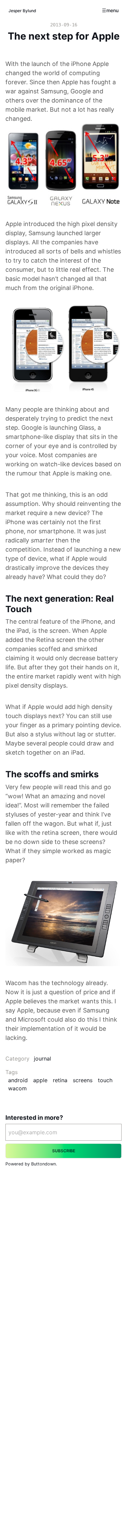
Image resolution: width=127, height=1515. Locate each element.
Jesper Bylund (22, 10)
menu (112, 10)
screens (82, 1080)
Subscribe (63, 1150)
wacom (17, 1088)
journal (42, 1058)
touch (105, 1080)
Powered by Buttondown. (31, 1163)
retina (60, 1080)
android (18, 1080)
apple (40, 1080)
